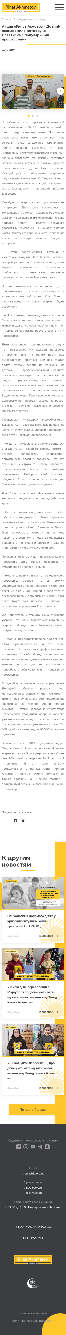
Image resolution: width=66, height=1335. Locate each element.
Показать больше (33, 1109)
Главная (6, 19)
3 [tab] (37, 116)
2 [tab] (33, 116)
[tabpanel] (33, 91)
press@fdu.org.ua (33, 1173)
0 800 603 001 (33, 1193)
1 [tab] (28, 116)
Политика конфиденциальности (33, 1320)
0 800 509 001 (33, 1187)
